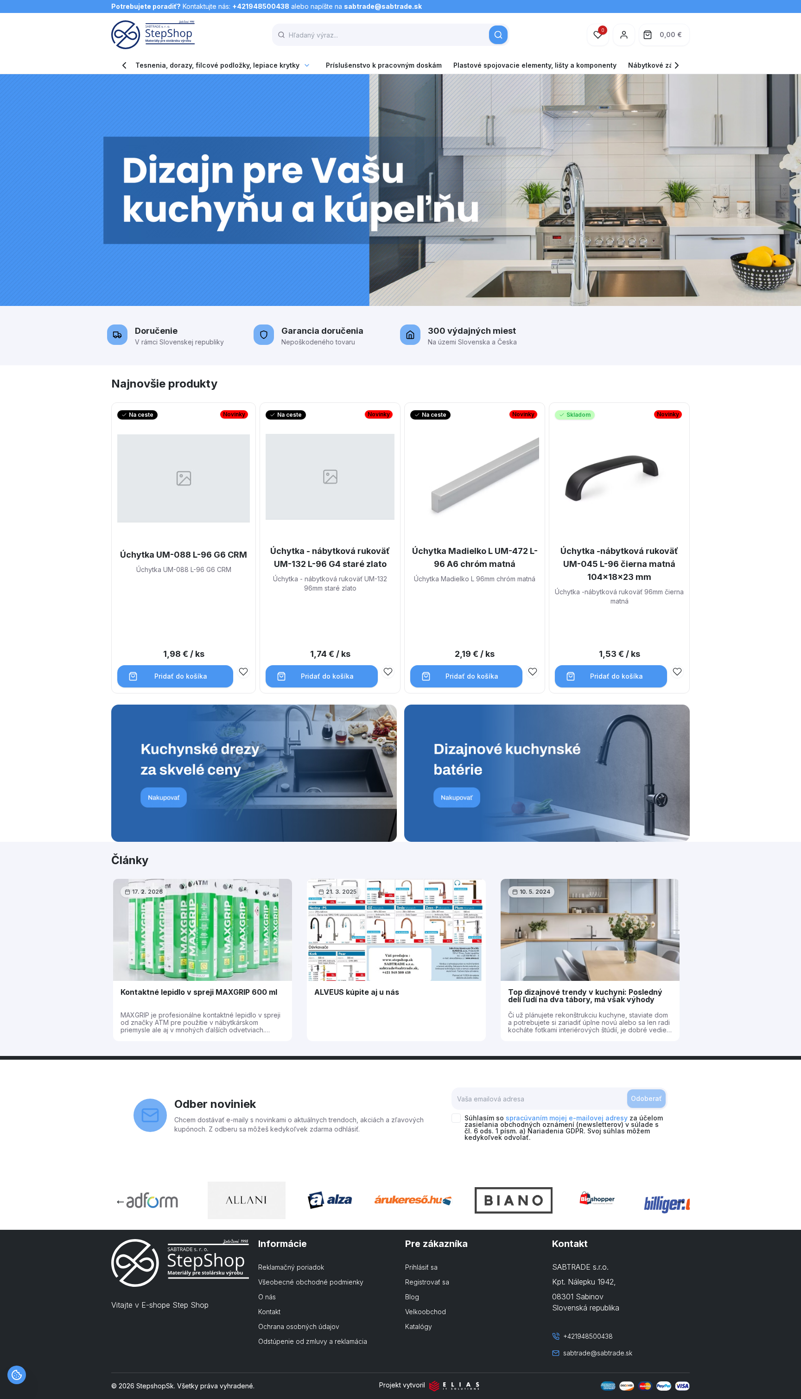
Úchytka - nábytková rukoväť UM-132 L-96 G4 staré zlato (330, 557)
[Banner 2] (547, 773)
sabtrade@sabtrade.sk (383, 6)
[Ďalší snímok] (680, 1202)
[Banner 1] (254, 773)
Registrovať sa (427, 1282)
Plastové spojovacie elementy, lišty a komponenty (535, 65)
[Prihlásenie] (624, 35)
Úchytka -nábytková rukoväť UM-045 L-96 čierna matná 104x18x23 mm (619, 564)
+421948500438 (260, 6)
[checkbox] (456, 1118)
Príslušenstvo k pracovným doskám (384, 65)
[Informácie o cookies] (16, 1375)
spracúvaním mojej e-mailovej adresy (567, 1118)
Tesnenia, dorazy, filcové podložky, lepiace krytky (217, 65)
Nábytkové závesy (658, 65)
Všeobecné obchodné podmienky (310, 1282)
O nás (267, 1297)
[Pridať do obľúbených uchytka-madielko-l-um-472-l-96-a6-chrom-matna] (532, 671)
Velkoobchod (425, 1312)
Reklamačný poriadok (291, 1267)
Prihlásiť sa (421, 1267)
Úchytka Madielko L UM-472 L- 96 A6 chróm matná (475, 557)
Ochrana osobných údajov (298, 1326)
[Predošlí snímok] (120, 1202)
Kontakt (269, 1312)
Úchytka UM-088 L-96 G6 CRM (183, 555)
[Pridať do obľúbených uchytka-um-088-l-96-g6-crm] (243, 671)
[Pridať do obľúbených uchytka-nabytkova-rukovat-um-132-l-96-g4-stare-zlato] (387, 671)
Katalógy (418, 1326)
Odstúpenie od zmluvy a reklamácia (312, 1341)
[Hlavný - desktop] (400, 190)
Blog (412, 1297)
